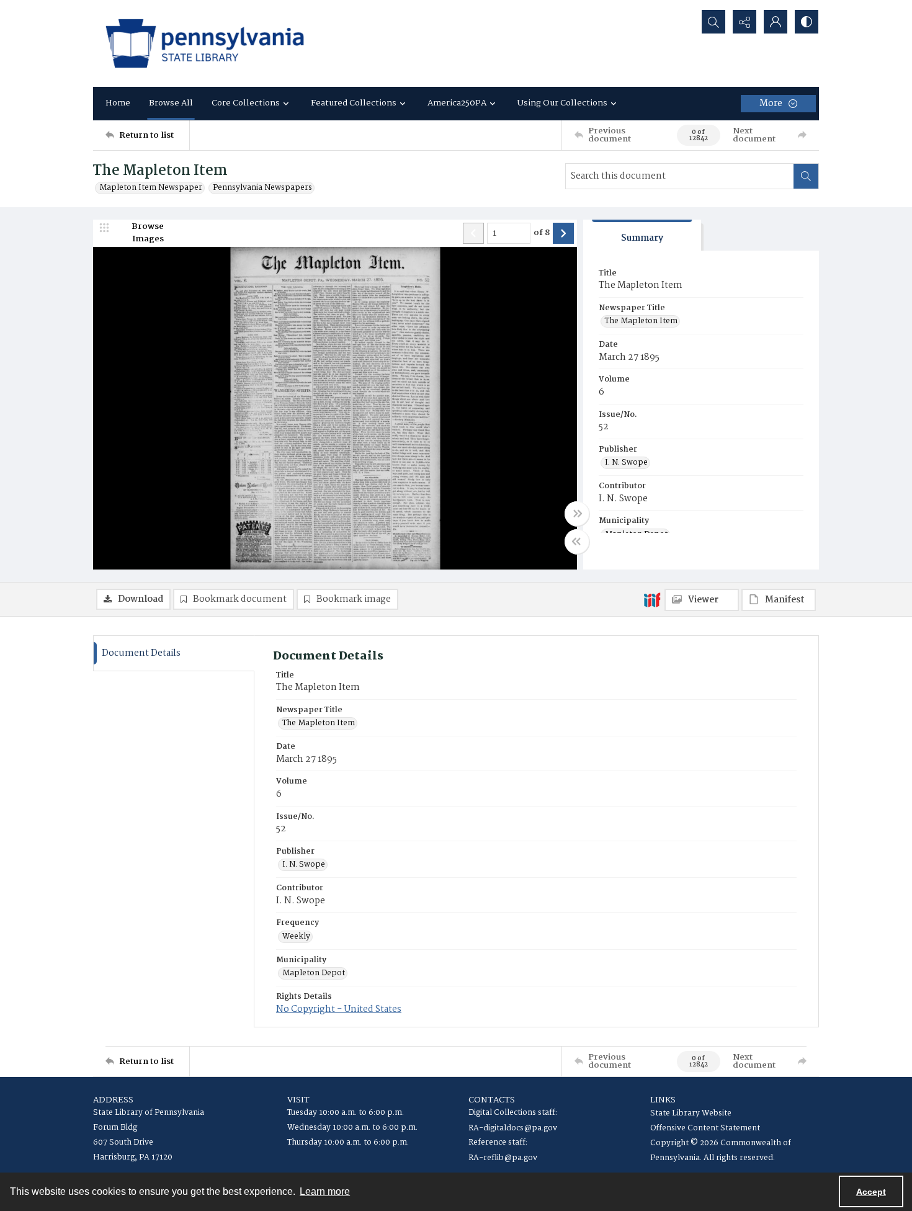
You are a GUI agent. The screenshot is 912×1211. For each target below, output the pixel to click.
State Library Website (690, 1113)
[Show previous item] (473, 233)
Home (117, 103)
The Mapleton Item (641, 321)
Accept (871, 1192)
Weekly (296, 937)
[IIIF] (652, 599)
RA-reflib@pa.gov (502, 1157)
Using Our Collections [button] (562, 103)
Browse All (171, 103)
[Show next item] (563, 233)
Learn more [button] (325, 1191)
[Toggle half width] (577, 541)
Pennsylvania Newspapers (262, 188)
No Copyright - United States (338, 1009)
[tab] (642, 235)
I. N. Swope (626, 463)
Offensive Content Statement (705, 1128)
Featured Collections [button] (353, 103)
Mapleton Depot (313, 973)
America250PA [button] (456, 103)
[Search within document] (806, 176)
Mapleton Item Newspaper (150, 188)
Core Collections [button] (246, 103)
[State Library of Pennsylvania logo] (204, 43)
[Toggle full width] (577, 513)
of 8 (542, 233)
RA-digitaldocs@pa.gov (512, 1128)
